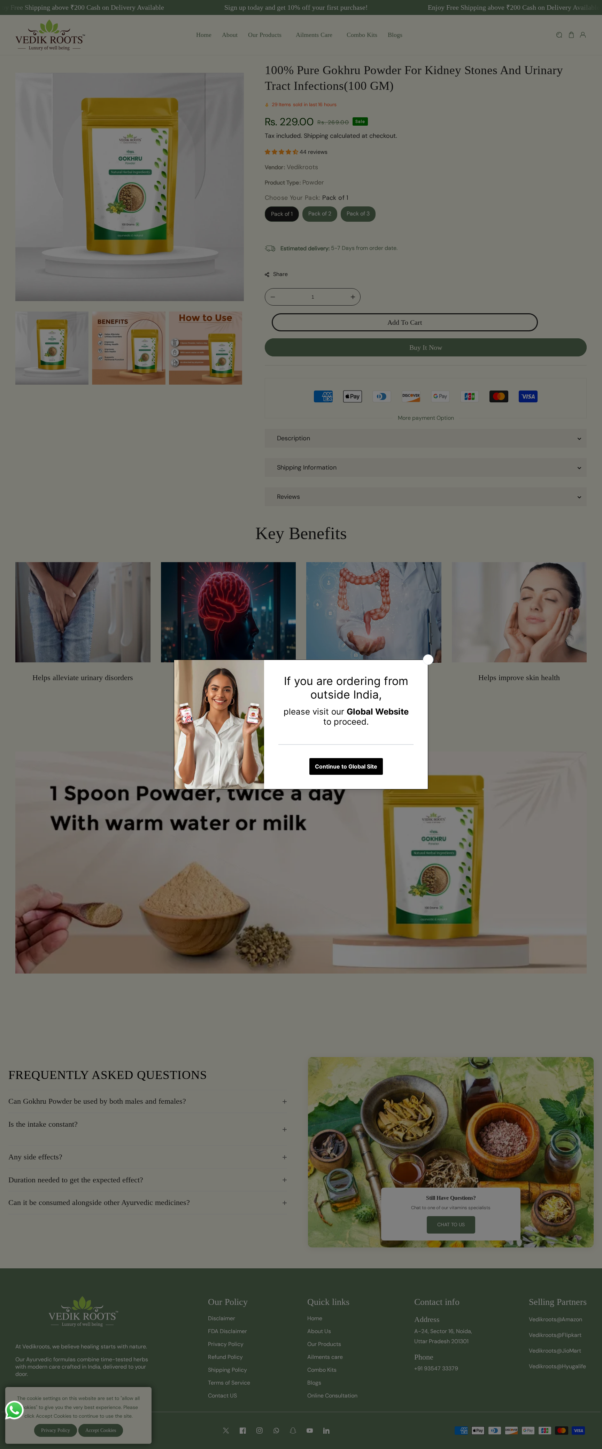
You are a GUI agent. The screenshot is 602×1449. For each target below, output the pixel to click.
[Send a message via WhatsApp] (14, 1410)
